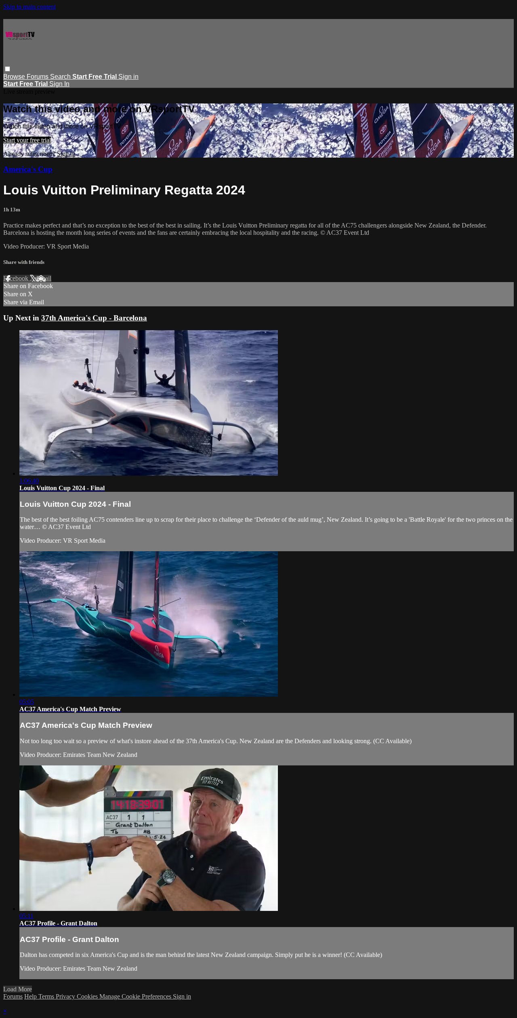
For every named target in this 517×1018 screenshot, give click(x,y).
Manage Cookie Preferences (136, 996)
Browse (15, 76)
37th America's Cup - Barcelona (94, 318)
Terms (47, 996)
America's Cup (28, 169)
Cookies (88, 996)
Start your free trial (27, 140)
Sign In (59, 83)
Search (61, 76)
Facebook (16, 278)
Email (43, 278)
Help (31, 996)
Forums (38, 76)
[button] (7, 69)
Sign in (128, 76)
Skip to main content (29, 6)
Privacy (66, 996)
